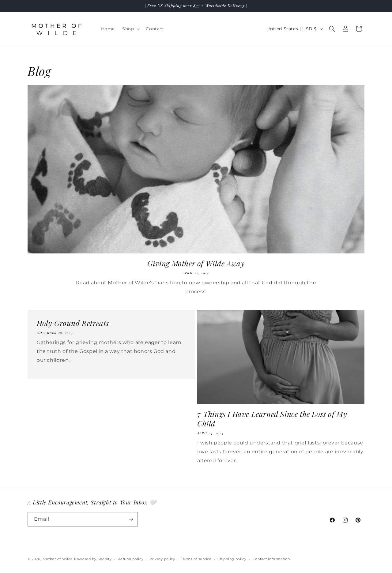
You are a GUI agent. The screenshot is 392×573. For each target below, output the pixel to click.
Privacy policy (162, 559)
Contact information (271, 559)
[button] (130, 28)
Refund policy (130, 559)
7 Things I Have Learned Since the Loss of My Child (272, 418)
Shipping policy (232, 559)
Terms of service (196, 559)
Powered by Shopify (93, 559)
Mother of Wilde (58, 559)
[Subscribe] (131, 519)
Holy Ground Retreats (73, 323)
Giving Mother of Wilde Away (195, 263)
